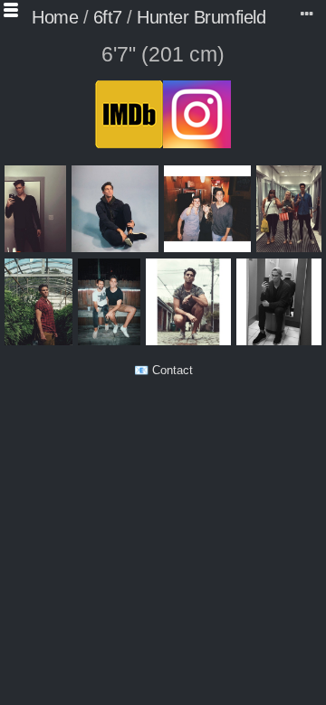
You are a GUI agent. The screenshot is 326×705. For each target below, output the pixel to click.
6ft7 (107, 17)
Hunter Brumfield (201, 17)
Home (55, 17)
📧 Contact (163, 370)
